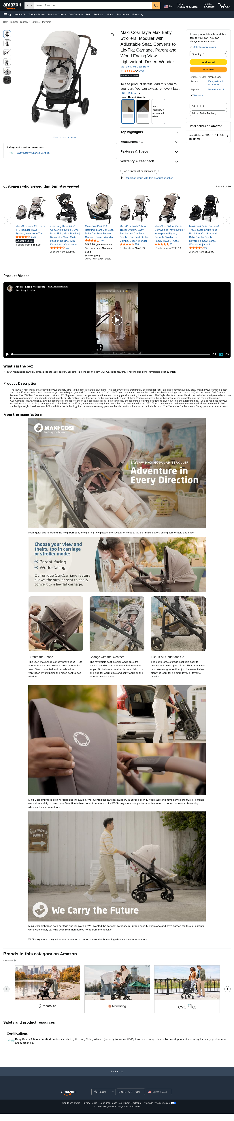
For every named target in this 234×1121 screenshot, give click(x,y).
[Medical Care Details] (65, 14)
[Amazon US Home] (68, 1093)
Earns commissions (58, 286)
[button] (7, 14)
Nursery (24, 22)
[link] (31, 229)
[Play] (6, 354)
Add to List (198, 106)
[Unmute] (227, 354)
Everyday (137, 14)
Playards (46, 22)
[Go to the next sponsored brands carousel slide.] (227, 989)
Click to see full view (64, 137)
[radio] (7, 34)
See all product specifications (139, 170)
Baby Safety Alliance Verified (33, 152)
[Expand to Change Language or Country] (113, 1092)
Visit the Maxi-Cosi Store (134, 66)
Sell (88, 14)
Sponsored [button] (8, 960)
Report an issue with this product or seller (149, 177)
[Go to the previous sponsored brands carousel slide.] (6, 989)
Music (110, 14)
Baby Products (10, 22)
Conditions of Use (71, 1103)
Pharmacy (123, 14)
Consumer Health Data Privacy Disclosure (120, 1103)
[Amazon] (12, 5)
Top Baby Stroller (26, 290)
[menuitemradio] (221, 354)
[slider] (110, 354)
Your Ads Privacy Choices (157, 1103)
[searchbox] (93, 5)
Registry (98, 14)
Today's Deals (37, 14)
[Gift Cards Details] (82, 14)
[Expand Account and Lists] (199, 7)
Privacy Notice (90, 1103)
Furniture (35, 22)
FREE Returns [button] (129, 93)
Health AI (19, 14)
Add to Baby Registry (204, 113)
